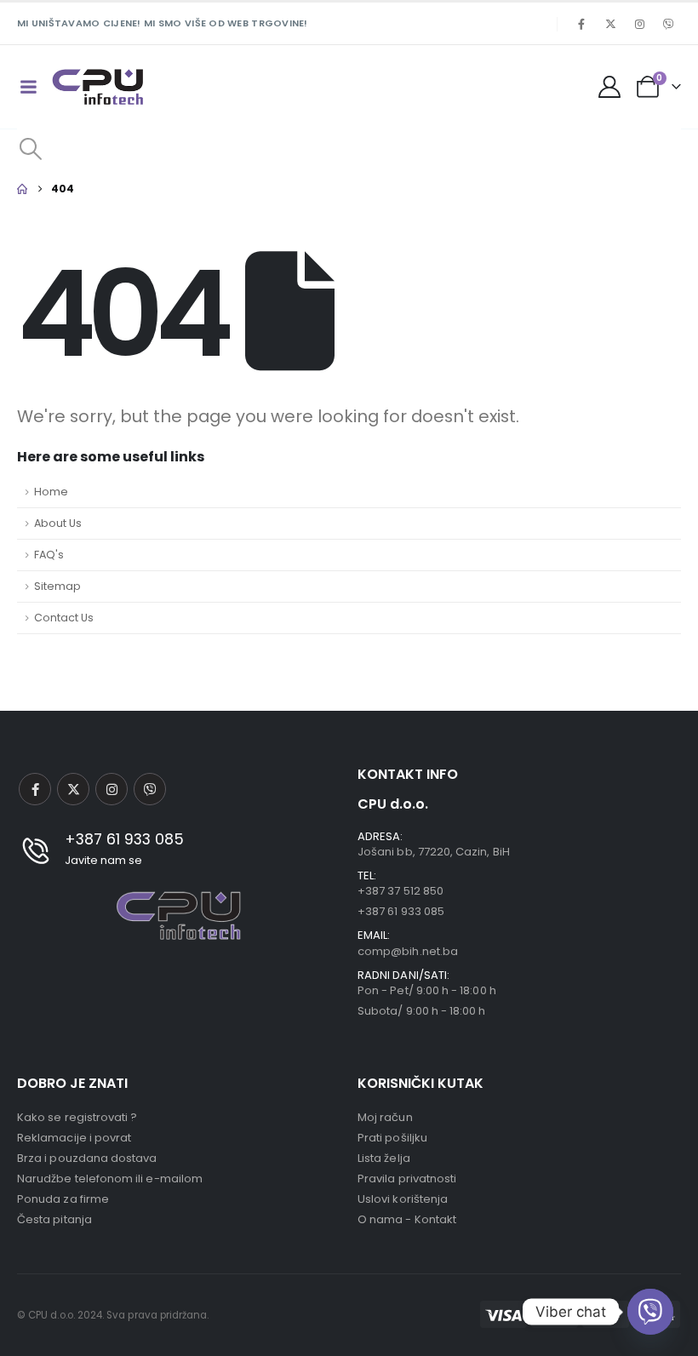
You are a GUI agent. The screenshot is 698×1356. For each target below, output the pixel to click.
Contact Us (64, 617)
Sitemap (57, 586)
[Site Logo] (98, 87)
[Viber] (668, 24)
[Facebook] (581, 24)
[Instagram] (639, 24)
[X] (610, 24)
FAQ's (49, 554)
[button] (30, 149)
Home (51, 491)
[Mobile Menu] (28, 86)
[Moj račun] (610, 87)
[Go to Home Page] (22, 189)
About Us (58, 523)
